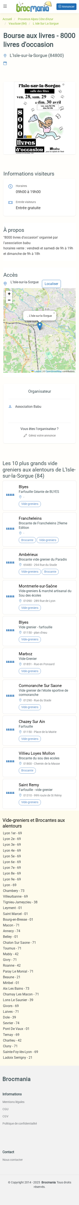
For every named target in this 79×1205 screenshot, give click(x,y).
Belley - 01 (10, 937)
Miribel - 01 (11, 983)
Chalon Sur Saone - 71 (19, 943)
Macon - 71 (11, 925)
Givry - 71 (10, 960)
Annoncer (68, 6)
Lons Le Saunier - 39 (18, 1000)
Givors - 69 (11, 1006)
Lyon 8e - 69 (12, 873)
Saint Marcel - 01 (15, 914)
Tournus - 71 (12, 948)
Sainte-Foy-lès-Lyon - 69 (20, 1052)
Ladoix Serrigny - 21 (17, 1058)
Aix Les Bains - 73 (16, 989)
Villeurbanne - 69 (15, 896)
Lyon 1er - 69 (12, 833)
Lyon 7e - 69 (12, 868)
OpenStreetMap (54, 371)
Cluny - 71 (10, 1046)
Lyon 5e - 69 (12, 856)
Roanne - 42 (12, 965)
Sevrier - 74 (11, 1023)
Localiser (51, 284)
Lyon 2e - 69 (12, 839)
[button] (39, 326)
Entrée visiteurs (26, 202)
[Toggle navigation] (5, 6)
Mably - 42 (11, 954)
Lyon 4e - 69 (12, 850)
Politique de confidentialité (20, 1123)
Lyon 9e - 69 (12, 879)
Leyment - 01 (12, 908)
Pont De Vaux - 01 (16, 1029)
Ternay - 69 (11, 1035)
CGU (5, 1109)
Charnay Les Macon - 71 (21, 994)
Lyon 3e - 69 (12, 845)
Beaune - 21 (11, 977)
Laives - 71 (11, 1012)
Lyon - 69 (9, 885)
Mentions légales (13, 1101)
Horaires (21, 186)
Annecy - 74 (11, 931)
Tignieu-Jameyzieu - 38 (20, 902)
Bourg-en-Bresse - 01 (18, 920)
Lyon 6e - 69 (12, 862)
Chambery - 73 (13, 891)
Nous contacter (13, 1159)
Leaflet (37, 371)
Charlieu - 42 (12, 1040)
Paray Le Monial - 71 (18, 971)
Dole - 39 (9, 1017)
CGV (5, 1116)
